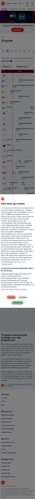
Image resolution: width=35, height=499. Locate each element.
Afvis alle (11, 297)
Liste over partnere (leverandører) (14, 289)
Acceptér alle (17, 303)
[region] (17, 249)
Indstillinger (23, 297)
